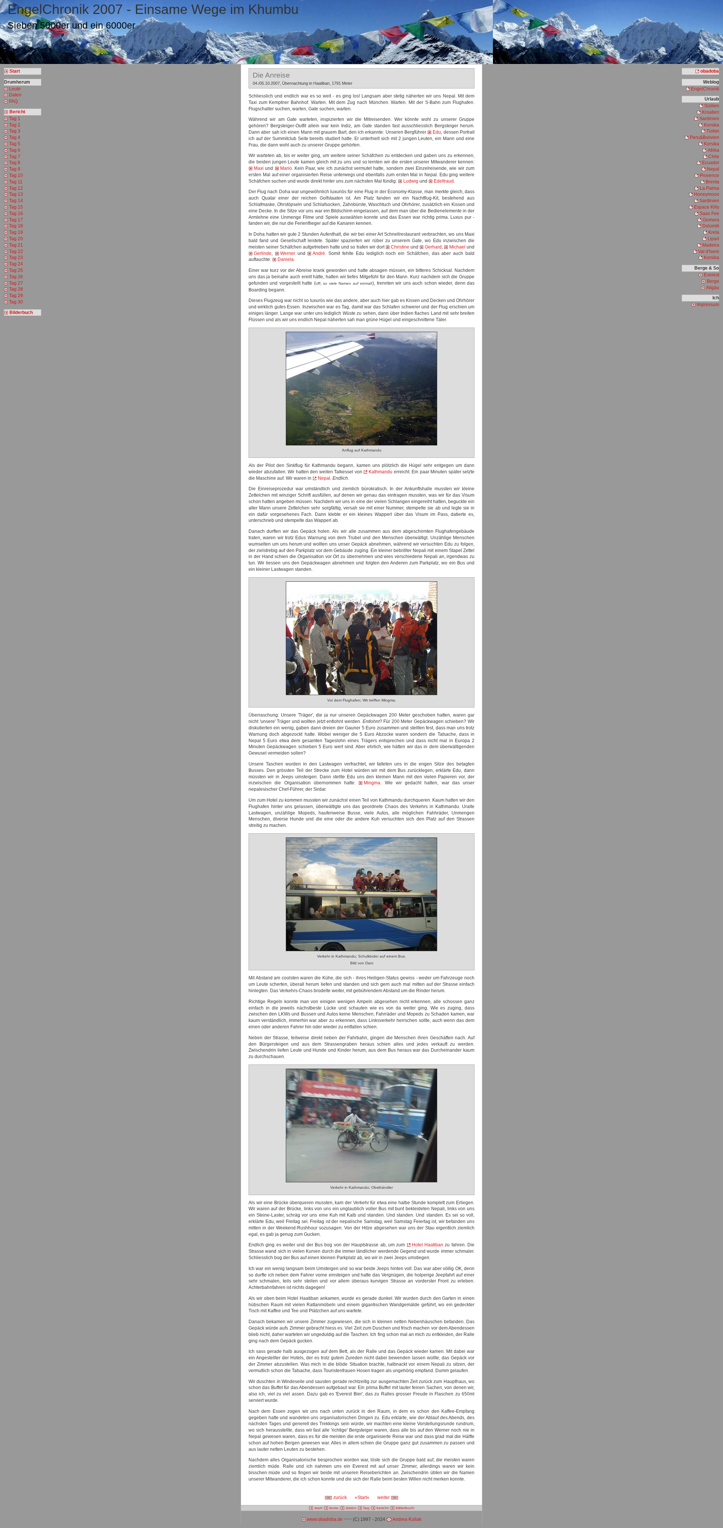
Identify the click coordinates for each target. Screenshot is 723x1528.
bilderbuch (405, 1508)
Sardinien (709, 118)
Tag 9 (14, 169)
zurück (339, 1497)
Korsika (711, 125)
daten (351, 1508)
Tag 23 (16, 257)
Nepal (324, 478)
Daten (15, 95)
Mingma (372, 782)
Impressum (708, 304)
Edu (437, 132)
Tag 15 (16, 207)
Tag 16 (16, 213)
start (318, 1508)
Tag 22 (16, 251)
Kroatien (710, 112)
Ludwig (410, 181)
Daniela (286, 259)
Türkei (712, 131)
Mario (286, 168)
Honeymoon (706, 194)
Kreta (713, 232)
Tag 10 (16, 175)
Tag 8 (14, 162)
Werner (287, 253)
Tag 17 (16, 220)
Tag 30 (16, 302)
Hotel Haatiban (427, 1244)
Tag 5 (14, 143)
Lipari (713, 238)
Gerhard (433, 247)
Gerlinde (263, 253)
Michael (457, 247)
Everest (711, 275)
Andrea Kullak (406, 1519)
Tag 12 (16, 188)
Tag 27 (16, 283)
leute (333, 1508)
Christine (400, 247)
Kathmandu (380, 471)
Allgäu (712, 287)
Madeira (710, 245)
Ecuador (710, 162)
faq (366, 1508)
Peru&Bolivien (704, 137)
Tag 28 (16, 289)
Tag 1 (14, 118)
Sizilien (711, 105)
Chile (713, 156)
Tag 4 (14, 137)
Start (14, 71)
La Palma (709, 188)
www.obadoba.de (325, 1519)
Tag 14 (16, 200)
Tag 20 (16, 238)
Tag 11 (16, 182)
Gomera (711, 220)
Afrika (713, 150)
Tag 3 (14, 131)
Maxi (259, 168)
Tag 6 (14, 150)
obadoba (709, 71)
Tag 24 (16, 264)
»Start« (362, 1497)
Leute (15, 88)
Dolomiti (710, 226)
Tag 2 (14, 125)
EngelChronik (705, 88)
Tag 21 (16, 245)
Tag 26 (16, 276)
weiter (384, 1497)
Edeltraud (444, 181)
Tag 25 (16, 270)
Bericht (17, 111)
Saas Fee (709, 213)
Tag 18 (16, 226)
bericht (382, 1508)
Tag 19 (16, 232)
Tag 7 (14, 156)
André (319, 253)
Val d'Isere (708, 251)
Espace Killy (706, 207)
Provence (709, 175)
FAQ (13, 101)
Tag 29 (16, 295)
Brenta (712, 182)
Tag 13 (16, 194)
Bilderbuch (21, 312)
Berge (713, 281)
